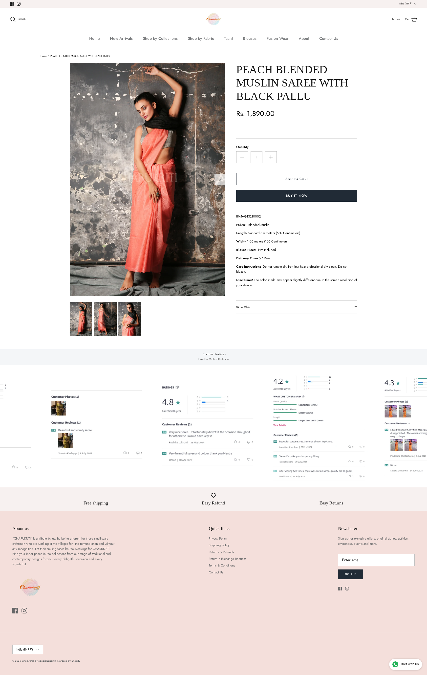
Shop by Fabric (201, 38)
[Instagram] (19, 4)
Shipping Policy (219, 545)
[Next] (219, 179)
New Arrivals (121, 38)
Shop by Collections (160, 38)
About (304, 38)
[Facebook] (12, 4)
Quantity (242, 147)
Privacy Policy (218, 538)
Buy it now (296, 195)
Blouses (249, 38)
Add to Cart (296, 178)
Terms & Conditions (222, 565)
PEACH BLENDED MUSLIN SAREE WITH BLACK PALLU (80, 56)
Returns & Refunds (221, 552)
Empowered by (39, 661)
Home (94, 38)
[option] (147, 179)
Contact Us (328, 38)
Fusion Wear (278, 38)
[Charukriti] (213, 19)
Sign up (350, 574)
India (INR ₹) (405, 3)
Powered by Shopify (68, 661)
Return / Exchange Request (227, 558)
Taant (228, 38)
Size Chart (244, 307)
